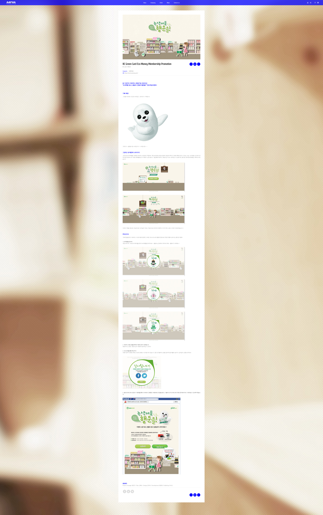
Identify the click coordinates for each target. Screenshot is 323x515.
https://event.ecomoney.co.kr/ (131, 73)
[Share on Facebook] (124, 492)
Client (161, 3)
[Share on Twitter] (128, 492)
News (168, 3)
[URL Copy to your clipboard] (132, 492)
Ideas (144, 3)
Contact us (177, 3)
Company (152, 3)
